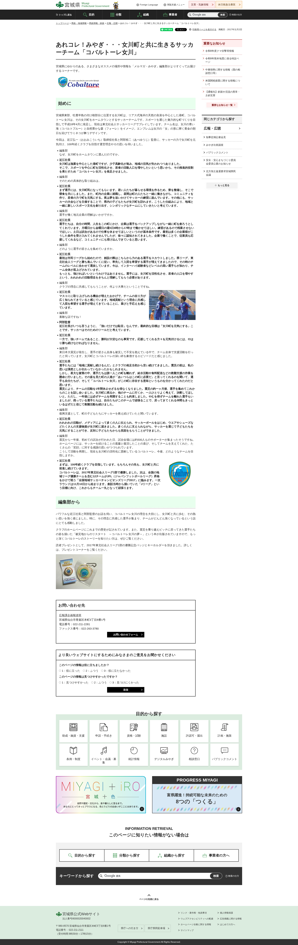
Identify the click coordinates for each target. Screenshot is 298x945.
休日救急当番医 (226, 4)
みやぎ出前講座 (214, 145)
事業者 (173, 14)
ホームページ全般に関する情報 (196, 924)
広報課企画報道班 (70, 615)
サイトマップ (187, 930)
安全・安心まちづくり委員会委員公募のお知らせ (221, 162)
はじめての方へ (227, 924)
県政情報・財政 (96, 23)
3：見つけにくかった (125, 682)
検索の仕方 (237, 14)
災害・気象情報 (199, 4)
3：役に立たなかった (117, 670)
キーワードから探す (76, 876)
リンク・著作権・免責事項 (194, 913)
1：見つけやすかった (75, 682)
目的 (91, 14)
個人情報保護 (226, 913)
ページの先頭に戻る (149, 899)
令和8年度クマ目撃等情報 (219, 51)
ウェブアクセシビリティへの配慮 (197, 918)
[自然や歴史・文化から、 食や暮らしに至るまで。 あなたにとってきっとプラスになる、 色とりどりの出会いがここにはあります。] (100, 805)
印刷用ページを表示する (204, 29)
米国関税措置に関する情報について (222, 82)
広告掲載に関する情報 (231, 918)
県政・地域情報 (79, 23)
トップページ (62, 23)
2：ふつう (92, 670)
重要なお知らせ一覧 (222, 105)
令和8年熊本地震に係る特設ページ (222, 60)
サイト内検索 (190, 15)
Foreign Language (149, 4)
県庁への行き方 (129, 928)
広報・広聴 (112, 23)
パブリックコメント (217, 152)
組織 (146, 14)
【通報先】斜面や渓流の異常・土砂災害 (222, 93)
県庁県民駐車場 (156, 928)
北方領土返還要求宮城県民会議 (221, 173)
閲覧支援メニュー (176, 4)
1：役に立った (71, 670)
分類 (118, 14)
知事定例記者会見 (216, 137)
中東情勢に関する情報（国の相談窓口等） (222, 71)
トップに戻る (65, 14)
